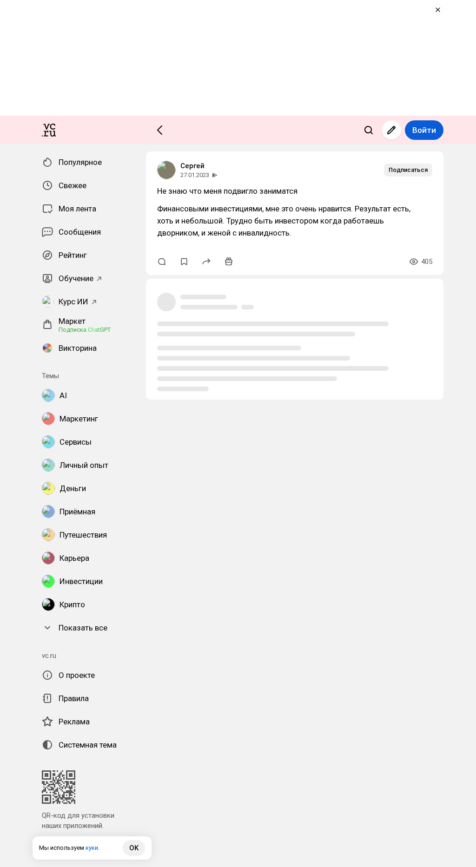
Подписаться (408, 169)
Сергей (192, 166)
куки (92, 847)
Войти (424, 130)
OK (134, 848)
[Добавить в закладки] (184, 261)
